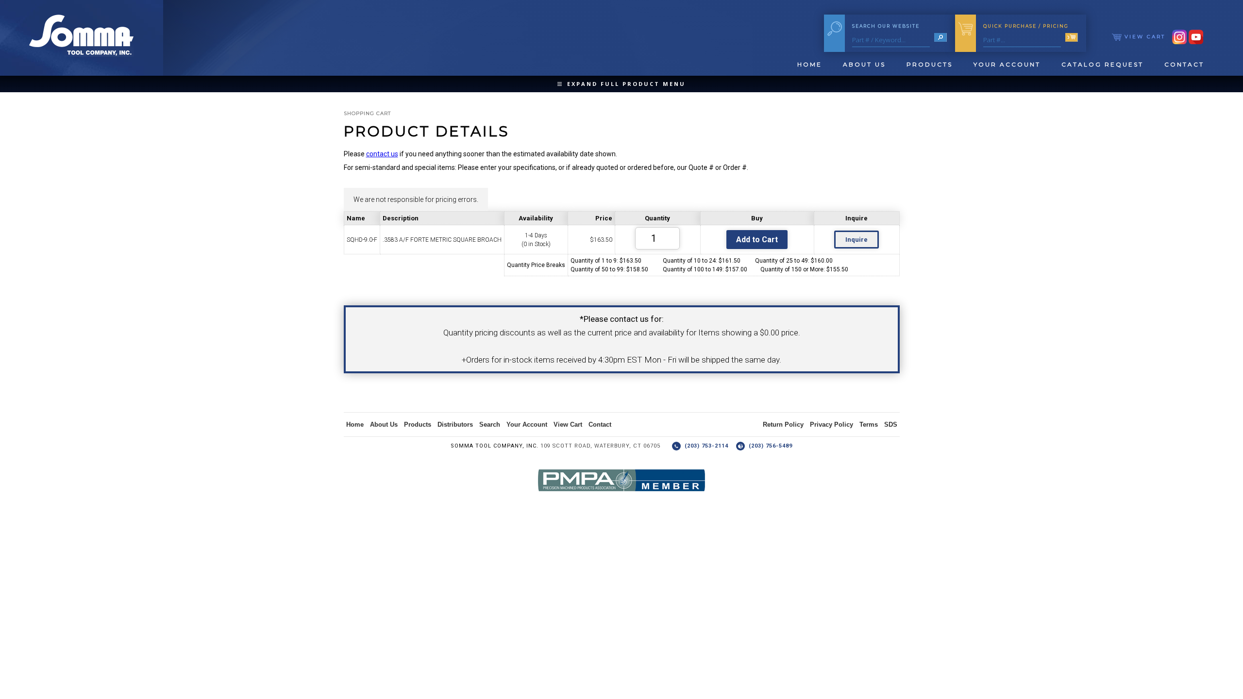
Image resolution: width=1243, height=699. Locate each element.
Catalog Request (1102, 64)
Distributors (455, 424)
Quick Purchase (1026, 26)
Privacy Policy (831, 424)
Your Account (1007, 64)
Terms (868, 424)
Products (930, 64)
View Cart (1143, 36)
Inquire (856, 239)
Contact (1184, 64)
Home (809, 64)
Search (489, 424)
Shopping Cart (367, 113)
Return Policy (783, 424)
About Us (864, 64)
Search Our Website (886, 26)
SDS (890, 424)
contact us (382, 154)
